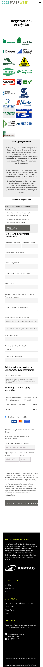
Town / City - (11, 335)
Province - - (15, 346)
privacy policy (31, 480)
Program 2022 (10, 588)
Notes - (13, 375)
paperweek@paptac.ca (16, 634)
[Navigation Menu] (40, 2)
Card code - (27, 454)
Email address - (15, 252)
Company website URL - (19, 295)
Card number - (17, 443)
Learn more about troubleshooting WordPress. (20, 665)
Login (7, 613)
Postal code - (14, 356)
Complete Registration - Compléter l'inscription (22, 503)
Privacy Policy (9, 610)
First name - (12, 243)
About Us (8, 585)
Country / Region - (16, 307)
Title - (9, 284)
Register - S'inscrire (12, 228)
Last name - (28, 243)
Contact (7, 592)
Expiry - (10, 454)
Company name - (18, 273)
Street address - (17, 318)
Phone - (12, 263)
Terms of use (9, 607)
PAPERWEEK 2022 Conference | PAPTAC (19, 603)
